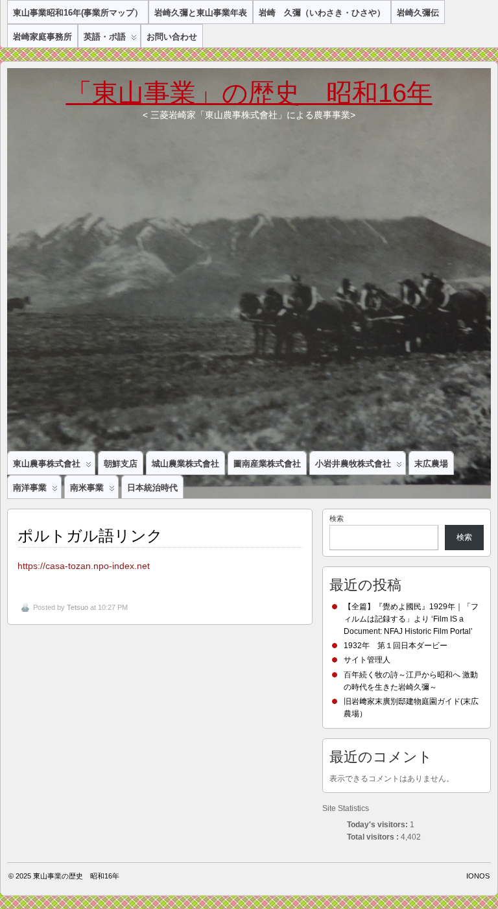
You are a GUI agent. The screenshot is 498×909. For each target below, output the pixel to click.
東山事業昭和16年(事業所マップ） (78, 13)
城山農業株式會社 (185, 463)
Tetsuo (77, 607)
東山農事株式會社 (46, 463)
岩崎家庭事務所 (42, 37)
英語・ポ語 (105, 37)
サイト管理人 (367, 659)
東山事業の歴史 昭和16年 (76, 876)
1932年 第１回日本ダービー (395, 645)
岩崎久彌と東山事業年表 (200, 13)
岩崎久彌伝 (418, 13)
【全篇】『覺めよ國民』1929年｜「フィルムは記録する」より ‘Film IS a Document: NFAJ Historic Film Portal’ (411, 619)
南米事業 (87, 487)
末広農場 (431, 463)
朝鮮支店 (120, 463)
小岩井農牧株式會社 (353, 463)
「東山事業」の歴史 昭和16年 (249, 93)
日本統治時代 (152, 487)
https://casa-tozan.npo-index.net (84, 566)
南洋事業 (30, 487)
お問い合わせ (172, 37)
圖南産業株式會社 (267, 463)
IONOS (478, 876)
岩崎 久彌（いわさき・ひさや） (322, 13)
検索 (336, 518)
